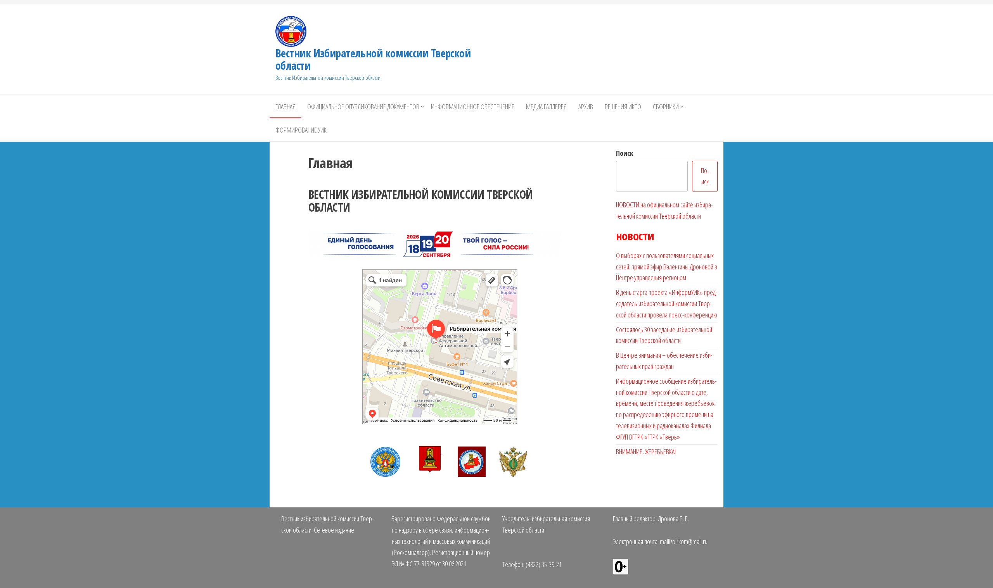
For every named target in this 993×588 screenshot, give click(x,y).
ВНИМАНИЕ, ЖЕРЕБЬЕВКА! (646, 451)
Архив (585, 106)
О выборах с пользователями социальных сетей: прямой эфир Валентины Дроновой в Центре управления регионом (666, 267)
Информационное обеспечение (472, 106)
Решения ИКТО (623, 106)
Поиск (624, 153)
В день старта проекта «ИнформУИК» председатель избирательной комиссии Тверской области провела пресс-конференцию (667, 303)
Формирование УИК (301, 129)
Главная (285, 106)
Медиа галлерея (546, 106)
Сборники (666, 106)
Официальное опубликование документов (363, 106)
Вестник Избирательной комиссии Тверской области (373, 59)
